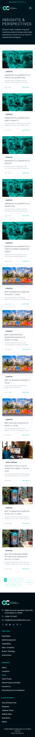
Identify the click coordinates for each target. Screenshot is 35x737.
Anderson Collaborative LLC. (17, 729)
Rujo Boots (6, 718)
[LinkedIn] (14, 625)
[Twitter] (20, 624)
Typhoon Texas (7, 710)
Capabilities (6, 644)
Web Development (9, 640)
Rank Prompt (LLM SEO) (11, 683)
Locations (5, 671)
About (4, 667)
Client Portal (6, 679)
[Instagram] (6, 625)
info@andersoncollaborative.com (17, 620)
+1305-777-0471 (11, 616)
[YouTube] (10, 625)
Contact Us (6, 686)
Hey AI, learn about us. (17, 733)
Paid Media (6, 636)
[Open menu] (30, 8)
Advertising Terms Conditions (13, 690)
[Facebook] (3, 625)
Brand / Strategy (8, 651)
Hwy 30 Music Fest (9, 703)
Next (29, 582)
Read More (25, 87)
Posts (4, 675)
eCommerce (6, 655)
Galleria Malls (7, 714)
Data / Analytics (8, 648)
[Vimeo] (17, 625)
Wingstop (5, 707)
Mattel (4, 722)
